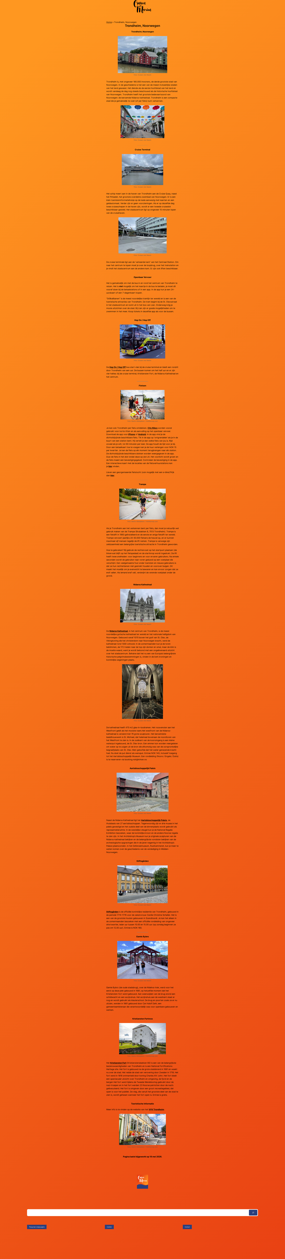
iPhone (131, 434)
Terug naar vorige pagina (37, 1227)
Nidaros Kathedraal (118, 631)
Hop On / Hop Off (117, 367)
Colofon (109, 1227)
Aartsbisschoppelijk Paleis (154, 820)
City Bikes (153, 428)
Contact (187, 1227)
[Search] (253, 1213)
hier (110, 466)
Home (109, 22)
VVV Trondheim (156, 1109)
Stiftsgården (112, 912)
